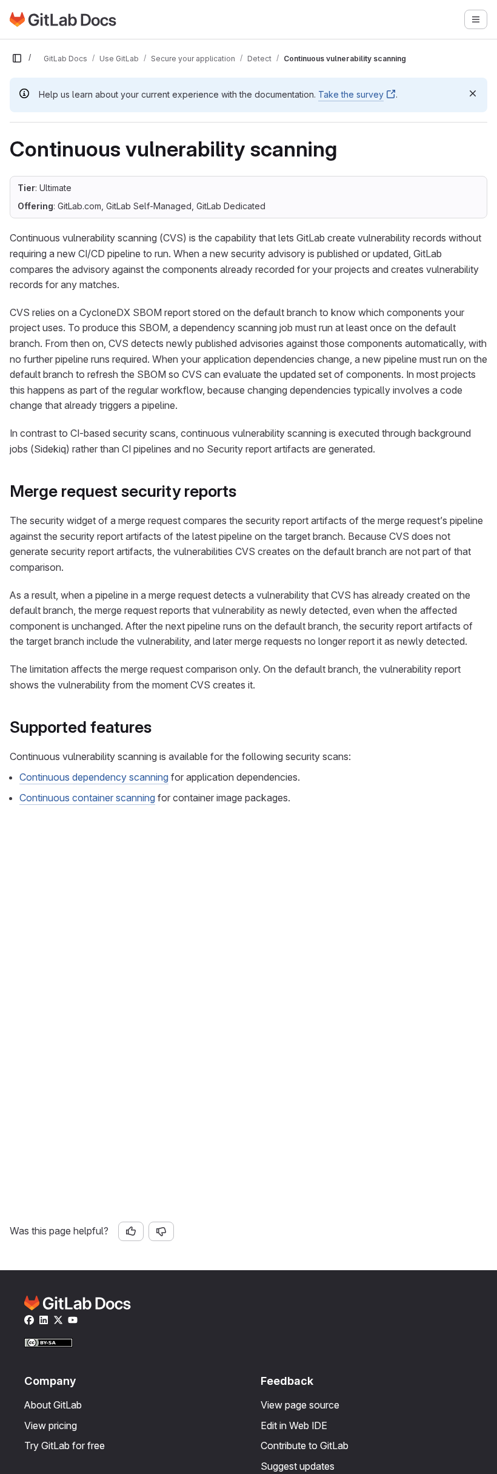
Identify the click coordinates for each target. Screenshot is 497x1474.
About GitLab (53, 1405)
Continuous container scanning (87, 798)
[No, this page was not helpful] (161, 1231)
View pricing (50, 1425)
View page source (300, 1405)
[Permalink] (243, 490)
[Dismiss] (472, 93)
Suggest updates (298, 1466)
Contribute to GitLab (305, 1445)
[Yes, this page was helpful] (131, 1231)
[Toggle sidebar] (17, 58)
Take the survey (351, 94)
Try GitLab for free (64, 1445)
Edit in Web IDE (294, 1425)
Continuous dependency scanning (93, 777)
